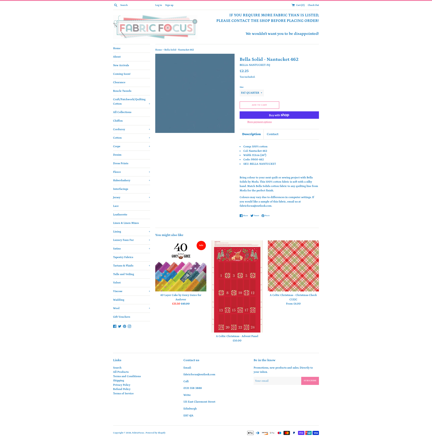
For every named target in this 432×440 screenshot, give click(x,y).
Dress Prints (120, 163)
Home (116, 48)
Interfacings (120, 189)
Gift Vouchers (121, 316)
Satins (131, 248)
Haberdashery (131, 180)
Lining (131, 231)
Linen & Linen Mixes (126, 223)
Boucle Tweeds (122, 90)
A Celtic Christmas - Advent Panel (237, 336)
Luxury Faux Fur (131, 240)
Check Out (313, 5)
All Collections (122, 112)
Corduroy (131, 129)
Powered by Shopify (156, 433)
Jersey (131, 197)
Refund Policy (121, 389)
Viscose (131, 291)
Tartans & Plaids (131, 265)
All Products (121, 371)
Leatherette (120, 214)
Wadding (118, 299)
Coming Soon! (121, 73)
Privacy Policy (121, 384)
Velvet (117, 282)
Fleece (131, 172)
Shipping (118, 380)
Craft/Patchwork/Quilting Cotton (131, 101)
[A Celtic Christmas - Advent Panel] (237, 286)
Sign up (169, 5)
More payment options (259, 122)
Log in (158, 5)
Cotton (131, 137)
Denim (117, 154)
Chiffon (118, 120)
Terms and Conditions (127, 376)
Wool (131, 308)
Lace (116, 206)
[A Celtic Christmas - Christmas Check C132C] (293, 265)
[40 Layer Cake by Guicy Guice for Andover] (180, 265)
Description (251, 134)
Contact (272, 134)
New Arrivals (121, 65)
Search (117, 367)
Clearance (119, 82)
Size (242, 87)
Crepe (131, 146)
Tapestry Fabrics (123, 257)
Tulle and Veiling (123, 274)
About (117, 56)
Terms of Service (123, 393)
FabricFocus (138, 433)
